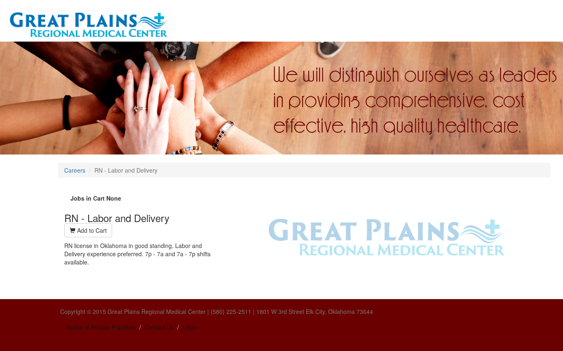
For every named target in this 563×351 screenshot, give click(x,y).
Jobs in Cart (95, 198)
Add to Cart (91, 230)
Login (190, 327)
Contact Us (159, 327)
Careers (74, 170)
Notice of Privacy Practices (101, 327)
